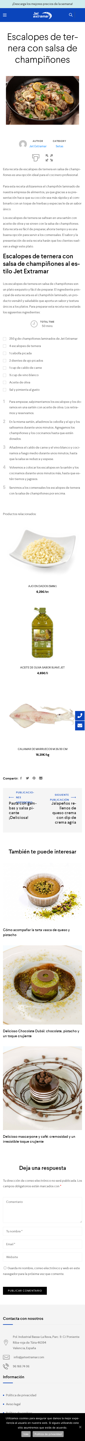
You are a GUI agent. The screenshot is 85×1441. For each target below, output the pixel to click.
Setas (59, 146)
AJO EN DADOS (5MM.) (42, 586)
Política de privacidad (21, 1395)
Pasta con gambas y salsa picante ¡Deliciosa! (22, 795)
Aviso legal (13, 1404)
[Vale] (80, 1427)
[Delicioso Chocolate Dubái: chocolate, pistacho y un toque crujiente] (42, 985)
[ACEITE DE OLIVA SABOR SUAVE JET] (42, 633)
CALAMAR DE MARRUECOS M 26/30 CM (42, 749)
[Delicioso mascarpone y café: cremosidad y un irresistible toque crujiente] (42, 1088)
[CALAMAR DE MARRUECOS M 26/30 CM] (42, 714)
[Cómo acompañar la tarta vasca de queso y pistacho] (42, 893)
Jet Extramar (37, 146)
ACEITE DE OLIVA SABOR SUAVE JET (42, 667)
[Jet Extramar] (42, 15)
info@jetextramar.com (29, 1357)
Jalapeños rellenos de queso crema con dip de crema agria (62, 798)
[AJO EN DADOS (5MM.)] (42, 551)
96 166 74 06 (21, 1366)
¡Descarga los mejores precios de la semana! (42, 4)
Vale (26, 1434)
